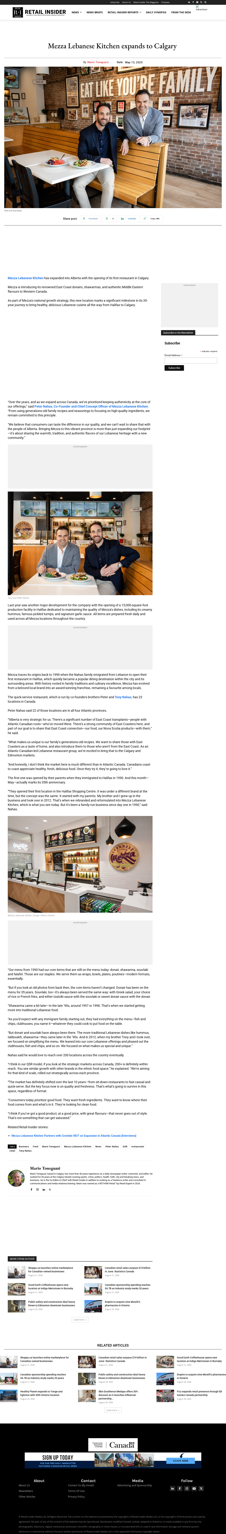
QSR (125, 1146)
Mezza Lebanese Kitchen (77, 1146)
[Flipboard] (197, 2)
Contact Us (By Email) (81, 1485)
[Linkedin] (43, 1189)
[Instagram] (205, 2)
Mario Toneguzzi (98, 62)
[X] (50, 1189)
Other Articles (27, 1496)
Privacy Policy (76, 1496)
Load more (79, 1319)
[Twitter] (201, 2)
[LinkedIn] (189, 2)
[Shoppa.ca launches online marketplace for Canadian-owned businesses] (16, 1272)
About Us (24, 1485)
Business (24, 1146)
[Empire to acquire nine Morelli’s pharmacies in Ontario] (93, 1306)
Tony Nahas (25, 1150)
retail (12, 1150)
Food (35, 1146)
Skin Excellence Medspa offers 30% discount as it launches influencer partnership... (118, 1395)
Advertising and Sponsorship (134, 1485)
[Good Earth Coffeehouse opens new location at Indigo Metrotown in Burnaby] (16, 1289)
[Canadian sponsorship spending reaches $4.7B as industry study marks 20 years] (93, 1289)
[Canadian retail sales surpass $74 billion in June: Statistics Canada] (93, 1272)
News (98, 1146)
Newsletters (26, 1491)
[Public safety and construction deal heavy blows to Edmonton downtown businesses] (16, 1306)
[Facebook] (193, 2)
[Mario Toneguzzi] (16, 1178)
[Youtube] (194, 1488)
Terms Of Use (76, 1491)
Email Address (174, 355)
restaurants (137, 1146)
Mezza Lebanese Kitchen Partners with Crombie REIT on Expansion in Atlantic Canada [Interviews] (73, 1135)
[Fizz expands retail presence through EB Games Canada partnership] (165, 1396)
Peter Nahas (112, 1146)
